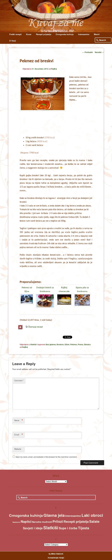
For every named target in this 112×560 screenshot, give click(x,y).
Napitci (26, 521)
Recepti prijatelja (43, 34)
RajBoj (54, 68)
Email (18, 434)
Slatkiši (33, 344)
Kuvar (28, 34)
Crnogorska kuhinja (65, 34)
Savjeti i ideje (33, 528)
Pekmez (73, 344)
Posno (80, 344)
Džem (67, 344)
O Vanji (12, 40)
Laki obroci (92, 515)
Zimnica (87, 344)
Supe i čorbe (68, 528)
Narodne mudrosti (42, 521)
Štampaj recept (35, 326)
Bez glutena (51, 344)
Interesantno (83, 34)
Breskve (60, 344)
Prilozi (57, 521)
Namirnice (16, 522)
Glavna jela (54, 515)
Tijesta (83, 527)
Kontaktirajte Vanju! (56, 557)
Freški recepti (15, 34)
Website (17, 449)
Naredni (99, 52)
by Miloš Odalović (56, 553)
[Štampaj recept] (26, 326)
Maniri (97, 34)
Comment (19, 380)
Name (18, 420)
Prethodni (87, 52)
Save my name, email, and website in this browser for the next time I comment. (46, 457)
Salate (94, 521)
